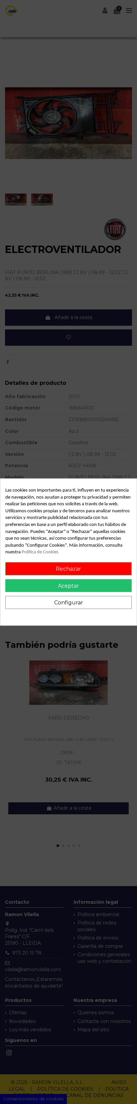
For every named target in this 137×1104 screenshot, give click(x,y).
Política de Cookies (40, 552)
